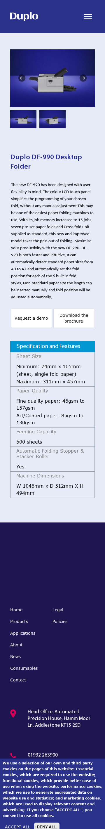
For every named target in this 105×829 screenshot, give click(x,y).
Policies (59, 621)
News (15, 656)
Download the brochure (74, 318)
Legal (57, 609)
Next (83, 78)
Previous (22, 78)
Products (19, 621)
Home (16, 609)
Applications (22, 633)
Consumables (24, 668)
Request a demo (31, 318)
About (16, 644)
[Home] (24, 16)
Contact (18, 679)
